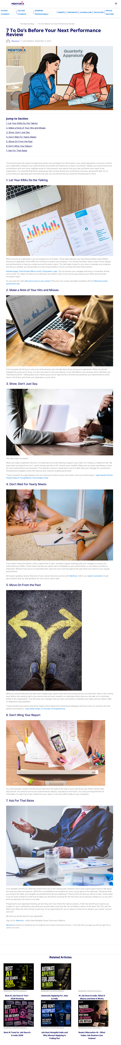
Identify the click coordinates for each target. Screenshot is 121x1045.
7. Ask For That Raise (16, 150)
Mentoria (73, 576)
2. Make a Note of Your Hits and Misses (25, 128)
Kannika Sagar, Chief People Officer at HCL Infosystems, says (31, 271)
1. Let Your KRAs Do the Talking (22, 123)
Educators (99, 12)
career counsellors (95, 576)
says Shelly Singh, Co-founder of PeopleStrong (45, 709)
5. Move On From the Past (19, 141)
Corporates (72, 12)
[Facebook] (64, 949)
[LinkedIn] (59, 949)
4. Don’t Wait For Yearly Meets (21, 137)
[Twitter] (62, 949)
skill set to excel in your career (37, 281)
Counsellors (86, 12)
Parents (61, 12)
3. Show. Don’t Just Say (18, 132)
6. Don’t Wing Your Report (19, 146)
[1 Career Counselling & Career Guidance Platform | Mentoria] (18, 4)
